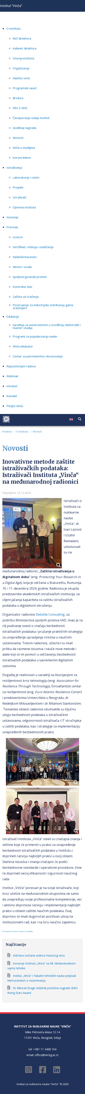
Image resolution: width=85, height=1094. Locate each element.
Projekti (18, 187)
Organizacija (21, 68)
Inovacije (12, 217)
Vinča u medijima (24, 148)
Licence (18, 237)
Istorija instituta (23, 58)
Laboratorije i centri (26, 177)
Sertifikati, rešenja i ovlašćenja (33, 247)
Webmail (12, 376)
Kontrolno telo (22, 287)
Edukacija (12, 316)
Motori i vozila (22, 267)
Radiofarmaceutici (25, 257)
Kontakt (11, 396)
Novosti (18, 138)
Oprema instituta (24, 207)
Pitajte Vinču (14, 406)
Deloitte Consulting (50, 614)
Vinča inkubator (23, 346)
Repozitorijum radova (21, 366)
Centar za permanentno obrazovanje (38, 356)
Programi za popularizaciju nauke (35, 336)
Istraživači (19, 197)
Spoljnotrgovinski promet (30, 277)
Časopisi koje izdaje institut (31, 118)
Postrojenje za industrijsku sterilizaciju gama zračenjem (43, 306)
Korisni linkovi (22, 158)
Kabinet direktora (24, 48)
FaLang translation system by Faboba (17, 931)
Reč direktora (22, 38)
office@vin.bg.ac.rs (47, 1055)
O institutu (13, 28)
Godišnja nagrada (24, 128)
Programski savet (25, 88)
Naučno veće (21, 78)
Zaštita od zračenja (26, 297)
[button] (80, 419)
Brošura (18, 98)
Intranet (11, 386)
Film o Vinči (20, 108)
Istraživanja (14, 167)
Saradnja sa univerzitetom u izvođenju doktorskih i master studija (47, 326)
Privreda (12, 227)
